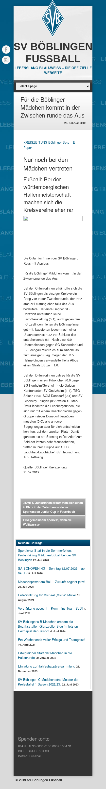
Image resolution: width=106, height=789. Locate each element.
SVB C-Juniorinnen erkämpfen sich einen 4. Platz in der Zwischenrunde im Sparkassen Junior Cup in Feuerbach (53, 507)
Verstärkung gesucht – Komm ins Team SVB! (50, 608)
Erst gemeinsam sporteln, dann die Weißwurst (47, 522)
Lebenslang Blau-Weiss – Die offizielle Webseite (53, 70)
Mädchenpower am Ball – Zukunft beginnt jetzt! (51, 581)
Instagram (6, 59)
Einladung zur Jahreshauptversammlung (46, 666)
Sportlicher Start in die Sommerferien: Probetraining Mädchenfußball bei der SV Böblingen (47, 555)
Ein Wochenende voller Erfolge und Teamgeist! (51, 639)
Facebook (6, 49)
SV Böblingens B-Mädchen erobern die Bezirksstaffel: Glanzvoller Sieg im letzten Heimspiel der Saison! (48, 626)
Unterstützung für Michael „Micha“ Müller (47, 595)
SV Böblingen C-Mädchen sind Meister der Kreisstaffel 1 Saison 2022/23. (48, 681)
